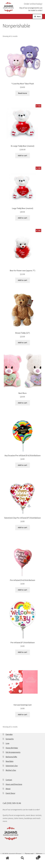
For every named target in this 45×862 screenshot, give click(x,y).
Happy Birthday (12, 748)
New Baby (9, 761)
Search (22, 858)
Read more (22, 93)
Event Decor (10, 793)
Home (7, 858)
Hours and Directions (14, 784)
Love (7, 743)
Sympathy (10, 739)
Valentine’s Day (12, 765)
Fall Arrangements (13, 752)
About (8, 788)
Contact (9, 780)
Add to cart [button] (22, 155)
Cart (34, 856)
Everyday (9, 734)
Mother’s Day (11, 770)
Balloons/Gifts (11, 757)
